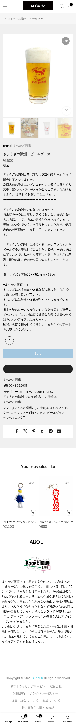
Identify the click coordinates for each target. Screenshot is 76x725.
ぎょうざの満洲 (13, 397)
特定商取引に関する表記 (38, 707)
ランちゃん (10, 418)
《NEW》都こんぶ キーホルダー (56, 521)
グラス (7, 413)
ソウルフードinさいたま (30, 413)
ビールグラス (56, 413)
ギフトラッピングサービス (28, 686)
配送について (51, 700)
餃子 (22, 418)
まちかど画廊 (21, 146)
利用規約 (19, 693)
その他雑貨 (32, 397)
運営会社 (56, 686)
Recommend (42, 392)
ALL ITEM (25, 392)
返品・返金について (25, 700)
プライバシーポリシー (44, 693)
